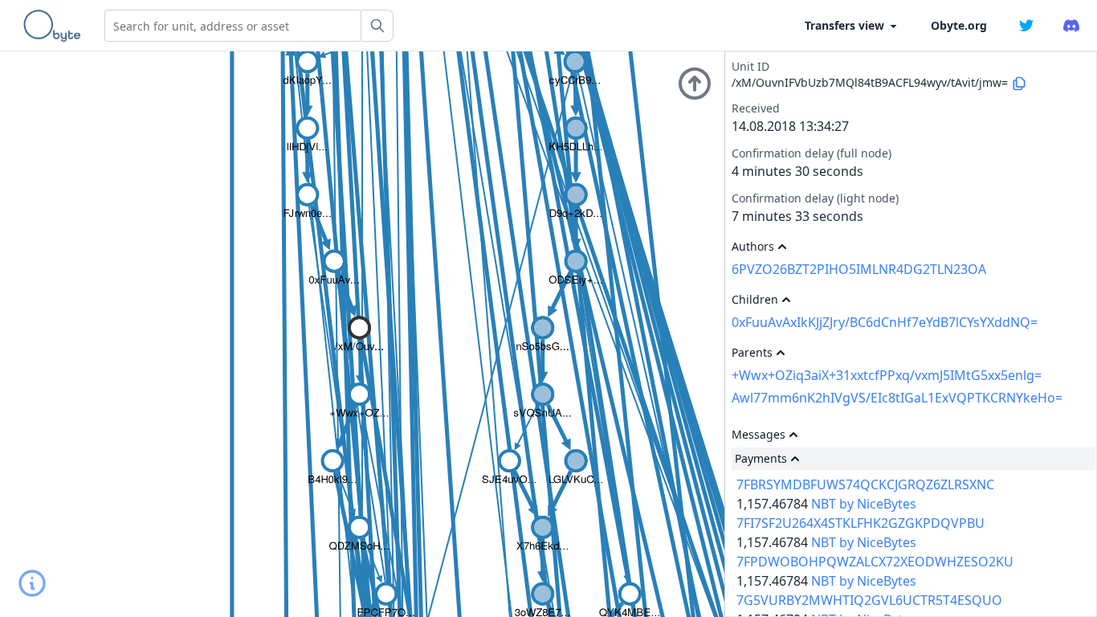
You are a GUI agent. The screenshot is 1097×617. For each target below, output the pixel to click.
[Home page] (55, 25)
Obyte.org (959, 25)
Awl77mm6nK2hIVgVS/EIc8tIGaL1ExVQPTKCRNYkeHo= (897, 398)
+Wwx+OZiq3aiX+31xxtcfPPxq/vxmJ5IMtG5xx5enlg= (887, 375)
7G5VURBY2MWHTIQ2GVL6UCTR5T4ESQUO (869, 600)
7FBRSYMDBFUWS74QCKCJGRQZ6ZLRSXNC (865, 484)
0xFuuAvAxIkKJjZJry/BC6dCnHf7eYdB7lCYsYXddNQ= (885, 322)
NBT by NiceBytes (863, 504)
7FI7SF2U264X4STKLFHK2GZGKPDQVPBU (860, 523)
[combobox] (232, 26)
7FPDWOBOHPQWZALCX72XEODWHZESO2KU (874, 561)
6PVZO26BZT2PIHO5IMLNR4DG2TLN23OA (859, 269)
